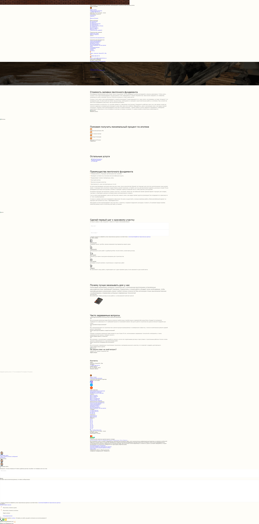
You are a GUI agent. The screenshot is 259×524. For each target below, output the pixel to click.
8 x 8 (91, 419)
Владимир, (105, 440)
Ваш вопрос (3, 470)
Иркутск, (100, 440)
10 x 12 (91, 426)
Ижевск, (110, 440)
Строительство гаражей (96, 400)
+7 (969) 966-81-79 (95, 11)
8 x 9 (91, 420)
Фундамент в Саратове (95, 392)
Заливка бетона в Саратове (97, 393)
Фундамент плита (94, 406)
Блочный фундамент (95, 407)
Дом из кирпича (94, 396)
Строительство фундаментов (97, 402)
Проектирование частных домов (98, 408)
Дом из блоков (93, 395)
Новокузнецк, (116, 440)
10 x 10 (91, 425)
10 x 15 (91, 427)
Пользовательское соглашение (97, 61)
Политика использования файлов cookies (100, 447)
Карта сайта (93, 448)
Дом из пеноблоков (95, 398)
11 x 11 (91, 428)
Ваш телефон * (94, 232)
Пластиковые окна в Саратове (97, 391)
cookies (13, 518)
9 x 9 (91, 423)
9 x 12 (91, 424)
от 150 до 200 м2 (94, 411)
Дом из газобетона (94, 399)
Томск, (121, 440)
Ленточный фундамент (95, 403)
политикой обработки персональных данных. (139, 236)
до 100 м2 (92, 412)
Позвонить (2, 457)
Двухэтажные (93, 416)
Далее (1, 478)
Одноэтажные (93, 415)
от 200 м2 (92, 413)
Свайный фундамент (95, 405)
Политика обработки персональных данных (101, 446)
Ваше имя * (93, 225)
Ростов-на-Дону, (94, 440)
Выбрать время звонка (5, 504)
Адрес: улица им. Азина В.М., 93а (98, 53)
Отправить (2, 503)
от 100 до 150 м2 (94, 410)
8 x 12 (91, 422)
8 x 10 (91, 421)
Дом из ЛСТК (93, 397)
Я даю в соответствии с (121, 236)
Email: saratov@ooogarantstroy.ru (98, 58)
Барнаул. (125, 440)
